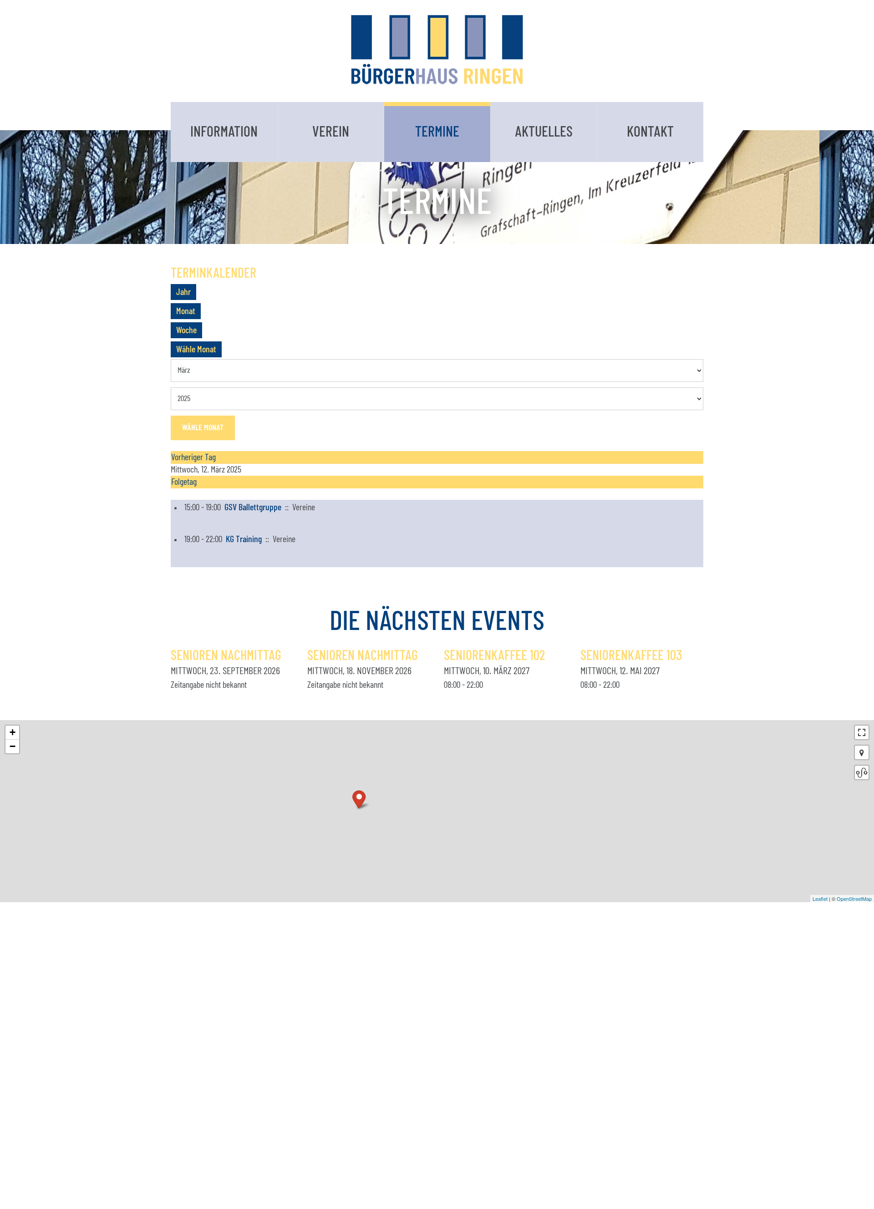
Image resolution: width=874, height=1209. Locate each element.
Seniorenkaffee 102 (494, 656)
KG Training (244, 539)
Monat (185, 311)
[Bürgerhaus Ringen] (437, 49)
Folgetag (184, 482)
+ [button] (12, 732)
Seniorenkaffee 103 (631, 656)
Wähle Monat (196, 349)
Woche (186, 330)
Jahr (183, 292)
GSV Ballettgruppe (252, 507)
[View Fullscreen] (862, 732)
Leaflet (820, 898)
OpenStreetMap (854, 898)
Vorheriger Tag (193, 457)
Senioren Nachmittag (226, 656)
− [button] (12, 746)
